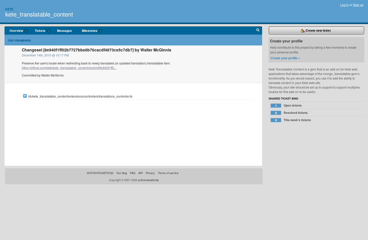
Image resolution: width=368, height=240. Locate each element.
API (140, 173)
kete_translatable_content (39, 14)
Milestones (87, 30)
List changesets (19, 40)
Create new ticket (318, 30)
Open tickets (288, 105)
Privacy (150, 173)
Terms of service (168, 173)
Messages (64, 30)
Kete (9, 9)
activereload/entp (100, 172)
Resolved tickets (291, 112)
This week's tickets (293, 120)
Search (258, 30)
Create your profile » (285, 58)
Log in (344, 5)
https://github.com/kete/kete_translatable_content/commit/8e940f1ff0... (69, 67)
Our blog (121, 173)
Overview (14, 30)
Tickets (37, 30)
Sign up (358, 5)
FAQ (132, 173)
